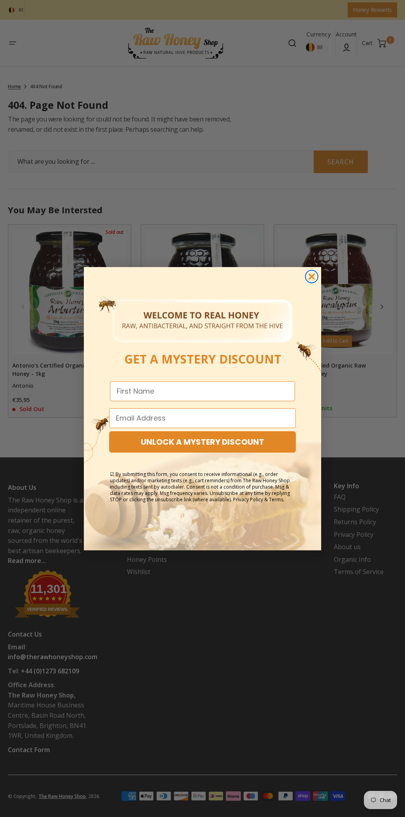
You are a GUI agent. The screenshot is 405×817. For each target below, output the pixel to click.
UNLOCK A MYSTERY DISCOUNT (202, 441)
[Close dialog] (311, 276)
